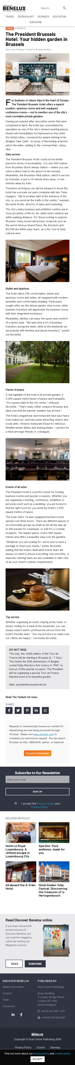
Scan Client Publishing (51, 987)
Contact (7, 993)
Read (14, 963)
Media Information (13, 987)
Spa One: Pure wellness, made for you (52, 849)
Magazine (36, 22)
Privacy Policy (45, 803)
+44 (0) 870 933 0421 (54, 1017)
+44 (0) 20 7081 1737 (53, 1011)
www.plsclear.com (43, 734)
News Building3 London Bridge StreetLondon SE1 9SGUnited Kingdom (51, 999)
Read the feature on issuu (21, 697)
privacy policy (41, 1053)
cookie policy (62, 1053)
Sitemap (55, 1047)
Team (6, 999)
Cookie (41, 1047)
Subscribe (35, 963)
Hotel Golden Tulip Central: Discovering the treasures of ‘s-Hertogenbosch (53, 890)
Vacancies (9, 1006)
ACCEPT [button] (38, 1059)
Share (9, 710)
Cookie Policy (39, 807)
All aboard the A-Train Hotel (21, 886)
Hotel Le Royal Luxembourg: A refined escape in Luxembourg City (18, 851)
